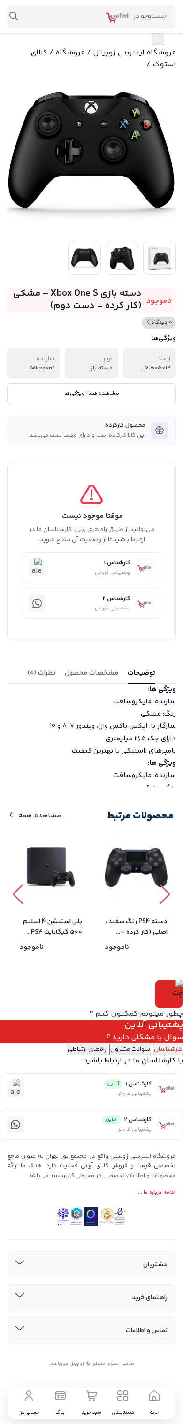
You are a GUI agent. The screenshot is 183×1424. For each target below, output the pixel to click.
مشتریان (155, 1265)
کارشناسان (168, 1049)
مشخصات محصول (91, 673)
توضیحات (141, 673)
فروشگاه (70, 53)
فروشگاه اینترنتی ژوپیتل (134, 53)
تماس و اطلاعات (147, 1330)
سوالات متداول (130, 1049)
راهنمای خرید (150, 1298)
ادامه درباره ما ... (156, 1192)
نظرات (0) (41, 673)
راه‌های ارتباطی (87, 1049)
